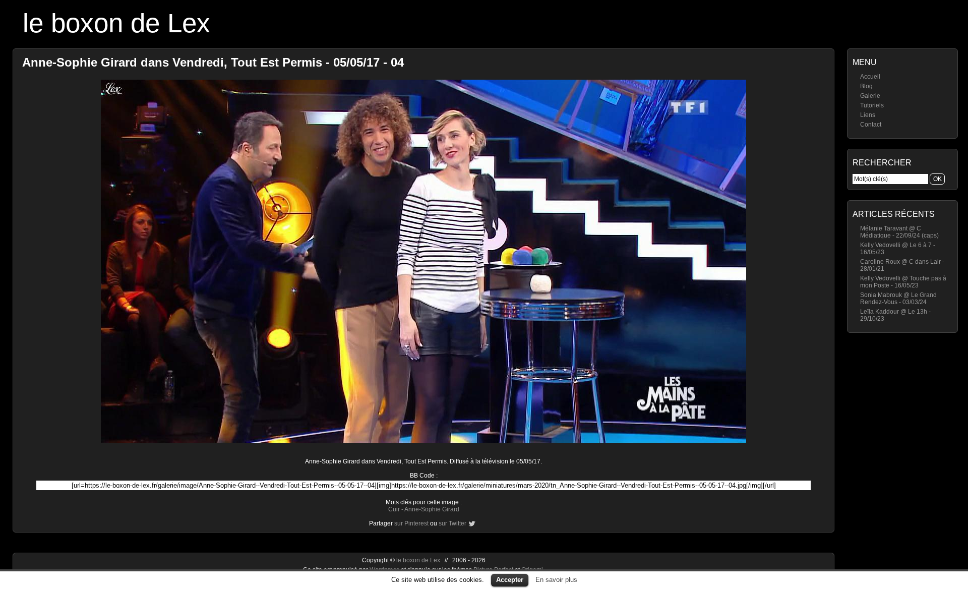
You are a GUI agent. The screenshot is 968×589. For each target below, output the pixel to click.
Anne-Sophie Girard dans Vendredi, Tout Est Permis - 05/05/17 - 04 (213, 62)
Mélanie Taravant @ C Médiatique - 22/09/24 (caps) (899, 232)
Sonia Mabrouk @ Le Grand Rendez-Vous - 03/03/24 (898, 298)
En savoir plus (556, 579)
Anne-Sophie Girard (431, 509)
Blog (866, 86)
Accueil (870, 76)
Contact (870, 124)
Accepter (509, 579)
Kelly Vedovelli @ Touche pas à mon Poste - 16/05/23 (903, 282)
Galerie (870, 95)
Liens (867, 115)
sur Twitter (452, 523)
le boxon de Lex (116, 23)
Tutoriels (872, 105)
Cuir (394, 509)
